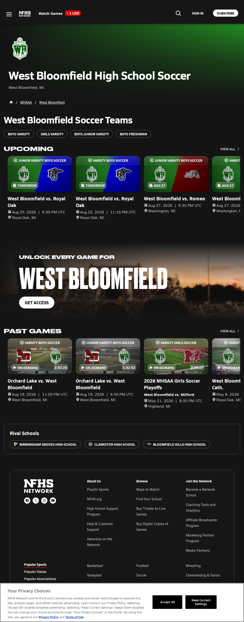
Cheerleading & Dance (203, 575)
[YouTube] (53, 500)
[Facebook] (27, 500)
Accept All (167, 602)
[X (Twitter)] (36, 500)
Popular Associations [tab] (40, 578)
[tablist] (48, 571)
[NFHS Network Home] (25, 14)
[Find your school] (178, 13)
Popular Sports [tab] (35, 564)
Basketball (95, 565)
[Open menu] (9, 14)
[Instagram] (44, 500)
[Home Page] (11, 102)
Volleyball (94, 575)
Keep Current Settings (201, 602)
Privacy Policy (49, 617)
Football (142, 565)
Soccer (141, 575)
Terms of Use (75, 617)
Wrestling (193, 565)
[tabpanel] (153, 575)
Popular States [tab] (35, 571)
